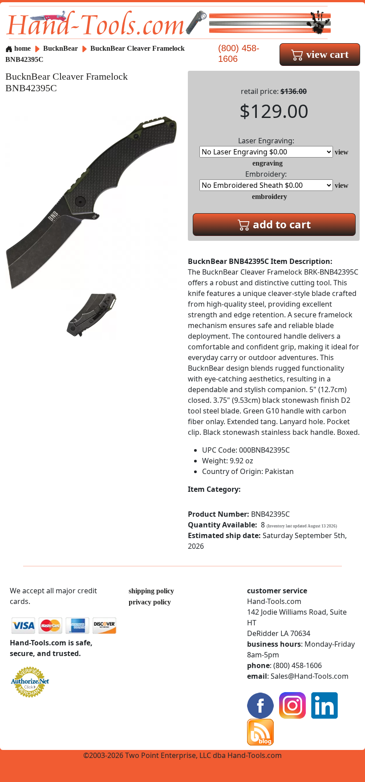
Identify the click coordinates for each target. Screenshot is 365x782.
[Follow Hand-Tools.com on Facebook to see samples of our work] (260, 705)
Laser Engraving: (266, 141)
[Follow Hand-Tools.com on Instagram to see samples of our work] (292, 705)
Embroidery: (266, 174)
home (21, 48)
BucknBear (61, 48)
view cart (326, 54)
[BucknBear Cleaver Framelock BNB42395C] (91, 202)
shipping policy (151, 591)
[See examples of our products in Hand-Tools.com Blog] (260, 731)
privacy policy (150, 602)
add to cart (280, 224)
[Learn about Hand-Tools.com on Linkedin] (324, 705)
